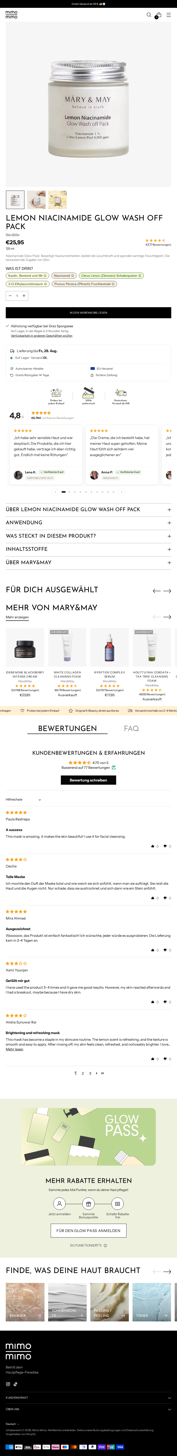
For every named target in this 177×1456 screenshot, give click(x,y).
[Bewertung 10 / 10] (113, 492)
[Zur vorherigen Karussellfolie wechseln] (157, 591)
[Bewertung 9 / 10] (108, 492)
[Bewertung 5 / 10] (85, 492)
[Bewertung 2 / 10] (69, 492)
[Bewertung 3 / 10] (74, 492)
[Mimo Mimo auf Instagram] (8, 1385)
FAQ (131, 729)
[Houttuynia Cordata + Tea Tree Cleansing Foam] (152, 647)
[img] (16, 812)
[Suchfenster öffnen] (149, 15)
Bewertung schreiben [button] (88, 780)
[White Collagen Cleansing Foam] (67, 647)
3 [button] (90, 1073)
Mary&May (13, 234)
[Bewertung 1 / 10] (63, 492)
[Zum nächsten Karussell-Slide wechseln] (167, 591)
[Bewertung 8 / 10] (102, 492)
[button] (152, 846)
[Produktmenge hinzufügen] (24, 296)
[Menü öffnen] (169, 15)
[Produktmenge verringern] (10, 296)
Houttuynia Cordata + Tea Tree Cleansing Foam (152, 676)
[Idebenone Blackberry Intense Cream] (25, 647)
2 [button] (83, 1073)
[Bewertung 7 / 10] (97, 492)
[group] (88, 455)
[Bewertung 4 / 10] (80, 492)
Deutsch (11, 1424)
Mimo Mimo (39, 1430)
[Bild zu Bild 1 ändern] (15, 200)
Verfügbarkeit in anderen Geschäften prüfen (41, 335)
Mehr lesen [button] (14, 1049)
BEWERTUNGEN (67, 729)
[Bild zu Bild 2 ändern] (36, 200)
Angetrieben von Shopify (21, 1434)
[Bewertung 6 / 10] (91, 492)
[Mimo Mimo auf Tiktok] (16, 1385)
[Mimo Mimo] (11, 14)
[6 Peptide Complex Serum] (109, 647)
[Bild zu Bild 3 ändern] (57, 200)
